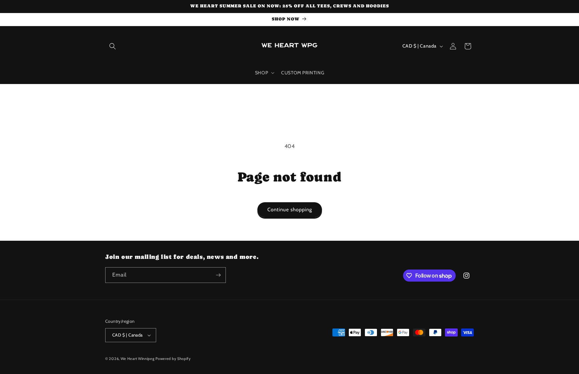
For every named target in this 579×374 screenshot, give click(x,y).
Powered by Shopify (173, 358)
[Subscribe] (218, 275)
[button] (112, 46)
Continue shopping (289, 210)
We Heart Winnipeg (137, 358)
